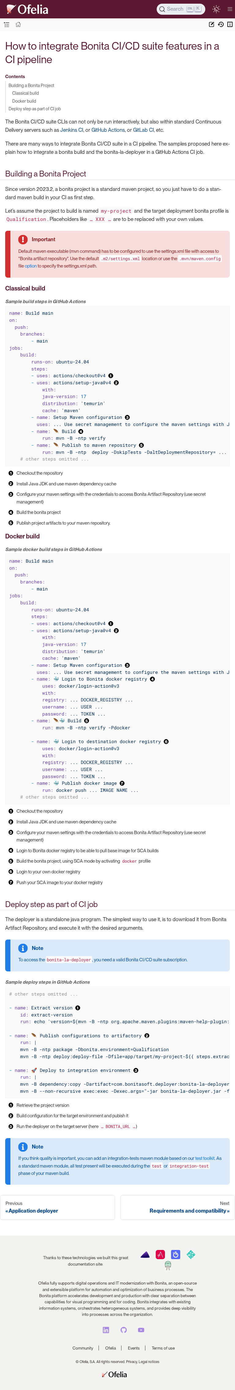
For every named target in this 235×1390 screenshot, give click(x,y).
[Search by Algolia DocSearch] (175, 1257)
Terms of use (163, 1348)
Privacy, (132, 1362)
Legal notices (149, 1362)
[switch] (216, 9)
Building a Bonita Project (31, 85)
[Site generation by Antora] (145, 1257)
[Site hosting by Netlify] (191, 1257)
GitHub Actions (108, 130)
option (31, 266)
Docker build (24, 101)
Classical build (25, 93)
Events (134, 1348)
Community (83, 1348)
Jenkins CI (71, 130)
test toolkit (204, 1158)
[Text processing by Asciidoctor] (160, 1257)
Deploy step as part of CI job (35, 108)
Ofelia (110, 1348)
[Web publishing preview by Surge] (168, 1268)
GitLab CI (143, 130)
